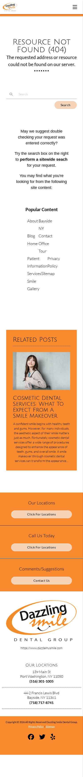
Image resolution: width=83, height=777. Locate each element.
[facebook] (31, 737)
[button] (76, 6)
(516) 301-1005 (41, 681)
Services (34, 273)
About (32, 220)
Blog (31, 235)
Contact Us (41, 580)
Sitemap (48, 273)
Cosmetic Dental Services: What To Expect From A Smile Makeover (38, 407)
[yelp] (52, 737)
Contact (45, 235)
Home (32, 243)
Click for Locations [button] (41, 514)
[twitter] (42, 737)
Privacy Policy (36, 726)
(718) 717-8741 (41, 702)
